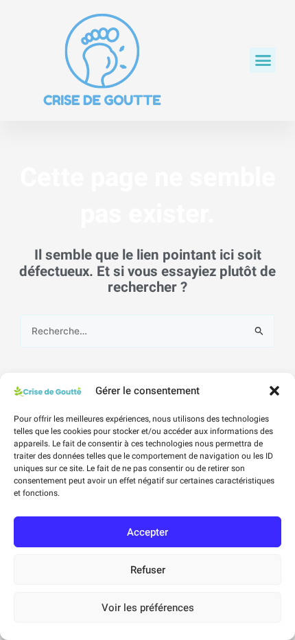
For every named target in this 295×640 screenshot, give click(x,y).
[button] (274, 391)
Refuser (147, 570)
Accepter (147, 532)
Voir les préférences (148, 607)
